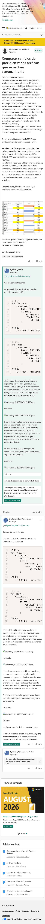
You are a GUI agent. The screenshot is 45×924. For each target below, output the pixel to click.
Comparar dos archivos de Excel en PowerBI (21, 852)
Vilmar (19, 875)
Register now (7, 19)
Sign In (39, 28)
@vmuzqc (26, 276)
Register (32, 28)
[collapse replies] (22, 517)
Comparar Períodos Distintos (19, 872)
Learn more (30, 43)
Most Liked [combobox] (37, 512)
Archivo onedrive (14, 863)
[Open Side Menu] (3, 28)
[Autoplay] (19, 833)
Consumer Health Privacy (33, 919)
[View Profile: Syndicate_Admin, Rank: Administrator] (5, 520)
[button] (19, 402)
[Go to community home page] (15, 28)
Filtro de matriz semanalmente (19, 891)
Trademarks (6, 916)
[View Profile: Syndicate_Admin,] (6, 270)
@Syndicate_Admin (14, 276)
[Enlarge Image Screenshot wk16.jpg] (22, 217)
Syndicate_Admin (16, 269)
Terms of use (35, 911)
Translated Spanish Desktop (12, 35)
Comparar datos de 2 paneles (19, 881)
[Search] (26, 28)
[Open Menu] (41, 34)
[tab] (21, 833)
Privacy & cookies (22, 911)
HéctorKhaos (21, 866)
